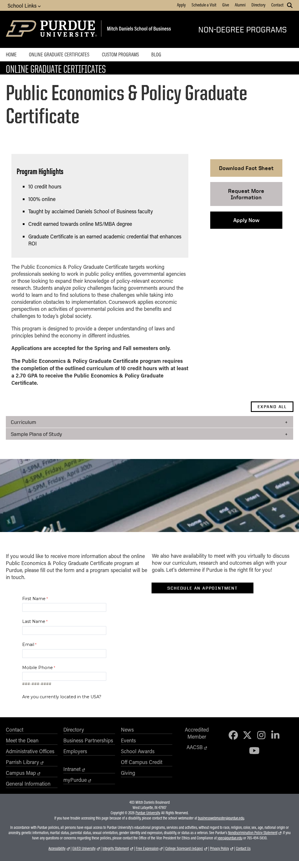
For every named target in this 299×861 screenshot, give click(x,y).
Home (11, 54)
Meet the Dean (22, 740)
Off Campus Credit (141, 761)
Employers (75, 751)
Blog (156, 54)
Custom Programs (120, 54)
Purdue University (147, 812)
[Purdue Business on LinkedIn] (275, 735)
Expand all (272, 406)
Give (225, 5)
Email (28, 644)
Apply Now (246, 220)
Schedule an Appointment (202, 588)
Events (128, 740)
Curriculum (23, 422)
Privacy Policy (219, 848)
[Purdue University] (52, 29)
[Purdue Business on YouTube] (254, 750)
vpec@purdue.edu (230, 838)
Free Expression (147, 848)
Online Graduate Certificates (59, 54)
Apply (181, 5)
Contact (277, 5)
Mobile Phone (37, 667)
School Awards (137, 751)
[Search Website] (289, 5)
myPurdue (75, 779)
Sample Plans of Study (36, 434)
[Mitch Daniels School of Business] (138, 29)
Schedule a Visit (204, 5)
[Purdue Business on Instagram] (261, 735)
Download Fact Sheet (246, 168)
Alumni (240, 5)
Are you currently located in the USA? (61, 696)
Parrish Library (22, 761)
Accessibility (56, 848)
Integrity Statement (115, 848)
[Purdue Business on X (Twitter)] (247, 735)
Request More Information (246, 194)
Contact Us (243, 848)
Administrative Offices (30, 751)
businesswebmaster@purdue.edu (221, 818)
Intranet (72, 768)
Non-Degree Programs (242, 29)
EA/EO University (83, 848)
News (127, 729)
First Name (34, 598)
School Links (23, 5)
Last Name (33, 621)
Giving (128, 772)
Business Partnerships (88, 740)
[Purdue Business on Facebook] (233, 735)
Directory (258, 5)
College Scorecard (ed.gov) (184, 848)
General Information (28, 783)
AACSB (195, 747)
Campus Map (21, 772)
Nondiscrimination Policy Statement (252, 832)
